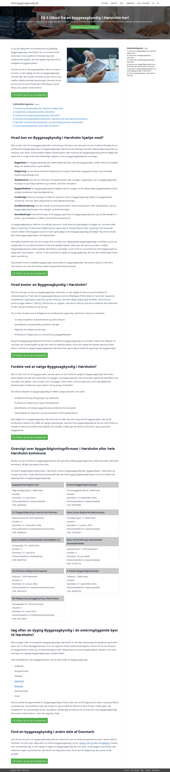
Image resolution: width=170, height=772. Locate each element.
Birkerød (18, 686)
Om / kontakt (143, 3)
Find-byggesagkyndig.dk (24, 3)
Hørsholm (19, 681)
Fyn (121, 3)
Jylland (114, 3)
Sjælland (130, 3)
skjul (37, 104)
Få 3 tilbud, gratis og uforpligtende (85, 27)
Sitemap (148, 770)
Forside (104, 3)
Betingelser (156, 770)
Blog (142, 770)
